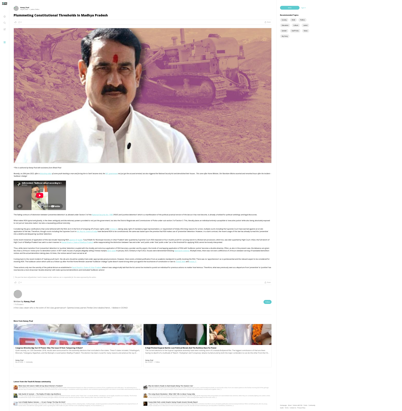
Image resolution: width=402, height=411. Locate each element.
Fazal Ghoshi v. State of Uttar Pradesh (87, 267)
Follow (267, 302)
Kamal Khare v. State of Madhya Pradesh (77, 242)
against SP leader (76, 240)
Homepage (283, 405)
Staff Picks (295, 31)
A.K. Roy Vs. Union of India (87, 231)
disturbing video (46, 173)
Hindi (293, 20)
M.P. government (111, 173)
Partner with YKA (298, 405)
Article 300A (180, 261)
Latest (305, 25)
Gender (284, 31)
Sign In (303, 8)
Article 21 (192, 261)
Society (284, 20)
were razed (111, 251)
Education (285, 25)
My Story (285, 36)
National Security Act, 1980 (102, 215)
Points (306, 405)
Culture (295, 25)
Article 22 (113, 229)
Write (290, 8)
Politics (302, 20)
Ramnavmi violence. (182, 251)
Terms (287, 408)
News (306, 31)
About (290, 405)
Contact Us (293, 408)
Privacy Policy (301, 408)
